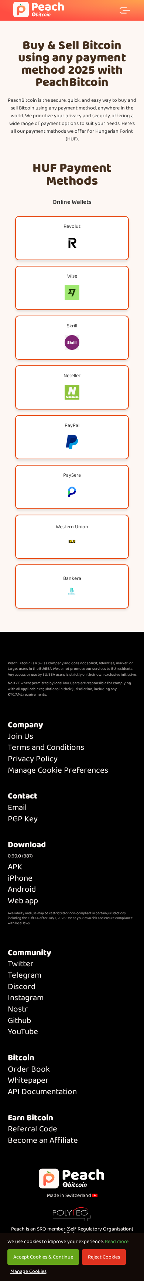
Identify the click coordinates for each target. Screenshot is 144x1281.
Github (19, 1021)
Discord (21, 987)
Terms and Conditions (46, 748)
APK (15, 867)
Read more (116, 1242)
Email (17, 808)
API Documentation (42, 1092)
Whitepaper (28, 1080)
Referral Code (32, 1129)
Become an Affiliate (43, 1140)
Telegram (24, 975)
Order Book (29, 1069)
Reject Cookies (104, 1257)
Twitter (21, 964)
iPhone (20, 878)
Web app (23, 901)
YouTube (23, 1032)
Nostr (18, 1009)
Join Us (20, 736)
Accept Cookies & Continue (43, 1257)
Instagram (26, 998)
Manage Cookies (28, 1271)
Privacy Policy (33, 759)
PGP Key (23, 819)
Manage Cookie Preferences (58, 770)
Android (22, 889)
